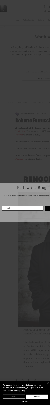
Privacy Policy (19, 390)
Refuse (14, 396)
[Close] (46, 385)
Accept (37, 396)
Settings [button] (25, 401)
